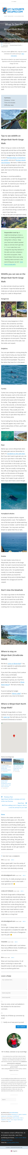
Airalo (9, 1121)
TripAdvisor (3, 1119)
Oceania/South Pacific (16, 45)
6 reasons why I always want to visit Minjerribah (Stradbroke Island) (6, 768)
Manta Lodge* (16, 693)
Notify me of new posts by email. (13, 1022)
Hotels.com (3, 1116)
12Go (12, 1119)
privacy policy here (13, 1142)
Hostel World (16, 1116)
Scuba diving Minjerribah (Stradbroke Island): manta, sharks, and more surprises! (6, 783)
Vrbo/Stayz (9, 1116)
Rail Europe (20, 1119)
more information (13, 1112)
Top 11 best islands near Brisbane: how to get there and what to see (18, 768)
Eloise (3, 814)
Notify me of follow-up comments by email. (12, 1017)
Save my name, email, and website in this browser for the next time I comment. (12, 1006)
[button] (8, 309)
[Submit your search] (14, 1099)
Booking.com (15, 1114)
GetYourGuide (16, 1118)
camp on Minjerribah (14, 663)
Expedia (24, 1114)
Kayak (15, 1119)
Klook (8, 1119)
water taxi (7, 717)
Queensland (4, 46)
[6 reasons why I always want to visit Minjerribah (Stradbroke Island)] (6, 762)
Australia (5, 45)
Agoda (20, 1114)
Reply (12, 859)
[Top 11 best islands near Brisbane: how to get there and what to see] (18, 762)
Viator (21, 1118)
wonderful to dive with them (16, 454)
